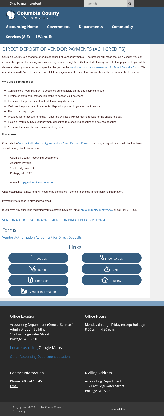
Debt (114, 270)
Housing (114, 281)
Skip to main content (25, 3)
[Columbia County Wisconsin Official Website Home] (34, 15)
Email (14, 386)
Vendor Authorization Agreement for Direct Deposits (42, 237)
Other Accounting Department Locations (40, 356)
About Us (39, 258)
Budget (42, 270)
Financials (40, 281)
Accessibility (118, 409)
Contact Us (114, 258)
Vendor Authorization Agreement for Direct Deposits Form (104, 67)
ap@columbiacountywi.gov (38, 182)
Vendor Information (41, 292)
